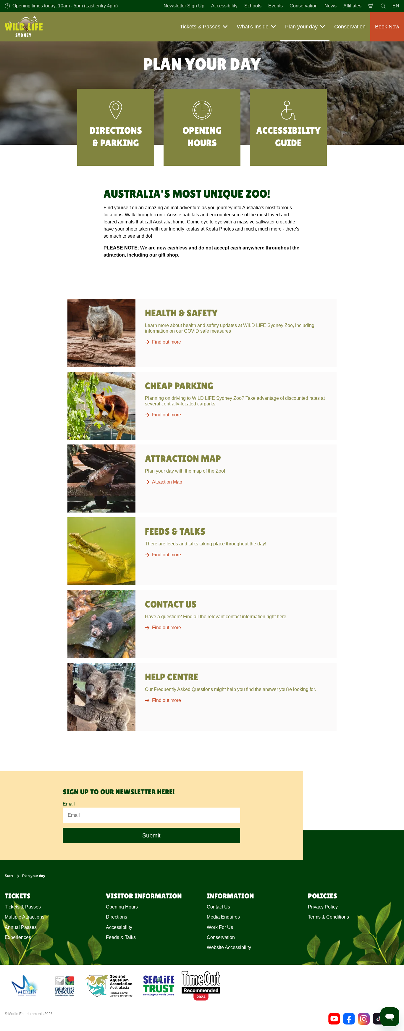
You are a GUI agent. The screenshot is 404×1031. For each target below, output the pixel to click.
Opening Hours (122, 906)
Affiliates (352, 5)
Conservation (304, 5)
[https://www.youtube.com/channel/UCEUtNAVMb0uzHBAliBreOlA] (334, 1019)
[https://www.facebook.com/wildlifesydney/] (349, 1019)
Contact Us (218, 906)
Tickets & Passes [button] (200, 27)
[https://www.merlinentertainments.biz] (25, 986)
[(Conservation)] (64, 986)
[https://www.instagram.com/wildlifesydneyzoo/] (364, 1019)
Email (69, 803)
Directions (116, 916)
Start (9, 876)
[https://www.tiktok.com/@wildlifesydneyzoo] (378, 1019)
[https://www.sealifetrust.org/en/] (159, 986)
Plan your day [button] (301, 27)
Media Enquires (223, 916)
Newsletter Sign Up (184, 5)
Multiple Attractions (24, 916)
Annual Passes (21, 927)
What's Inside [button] (253, 27)
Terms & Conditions (328, 916)
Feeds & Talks (121, 937)
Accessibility (224, 5)
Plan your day (33, 876)
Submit (151, 835)
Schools (252, 5)
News (330, 5)
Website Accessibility (229, 947)
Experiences (18, 937)
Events (275, 5)
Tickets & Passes (23, 906)
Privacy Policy (323, 906)
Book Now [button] (387, 27)
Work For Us (220, 927)
